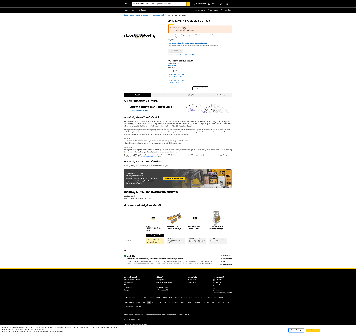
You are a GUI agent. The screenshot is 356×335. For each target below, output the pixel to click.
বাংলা (145, 298)
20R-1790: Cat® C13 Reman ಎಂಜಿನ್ (195, 228)
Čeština (171, 298)
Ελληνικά (209, 298)
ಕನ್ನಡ (148, 302)
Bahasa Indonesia (129, 302)
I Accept (312, 330)
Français (197, 298)
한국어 (153, 302)
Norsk (159, 302)
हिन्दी (221, 298)
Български (151, 298)
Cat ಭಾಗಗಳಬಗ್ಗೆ (128, 288)
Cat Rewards (192, 282)
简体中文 (158, 298)
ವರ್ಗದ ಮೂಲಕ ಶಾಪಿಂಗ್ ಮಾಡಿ (132, 280)
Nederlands (184, 298)
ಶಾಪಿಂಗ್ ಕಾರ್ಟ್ (192, 280)
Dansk (177, 298)
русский (189, 302)
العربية (140, 298)
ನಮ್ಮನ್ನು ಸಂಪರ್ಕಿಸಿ (161, 280)
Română (183, 302)
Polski (164, 302)
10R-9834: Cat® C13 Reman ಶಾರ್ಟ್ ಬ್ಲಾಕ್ (216, 228)
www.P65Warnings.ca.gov (149, 156)
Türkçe (227, 302)
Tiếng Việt (138, 307)
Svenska (206, 302)
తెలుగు (218, 302)
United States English (130, 298)
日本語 (143, 302)
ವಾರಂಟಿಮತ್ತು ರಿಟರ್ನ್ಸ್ (162, 288)
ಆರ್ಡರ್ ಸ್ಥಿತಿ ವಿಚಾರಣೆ (162, 290)
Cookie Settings (139, 314)
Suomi (190, 298)
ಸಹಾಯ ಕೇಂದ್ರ (160, 285)
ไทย (223, 302)
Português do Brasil (173, 302)
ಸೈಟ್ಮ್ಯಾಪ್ (126, 290)
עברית (215, 298)
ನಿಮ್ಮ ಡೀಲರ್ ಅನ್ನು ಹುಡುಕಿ (164, 282)
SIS (125, 285)
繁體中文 (165, 298)
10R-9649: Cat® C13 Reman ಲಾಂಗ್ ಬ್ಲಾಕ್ (174, 228)
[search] (188, 4)
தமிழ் (212, 302)
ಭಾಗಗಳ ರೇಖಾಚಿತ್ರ (129, 282)
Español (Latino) (197, 302)
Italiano (138, 302)
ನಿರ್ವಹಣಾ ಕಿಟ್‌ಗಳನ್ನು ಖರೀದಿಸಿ (174, 178)
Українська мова (129, 307)
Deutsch (203, 298)
